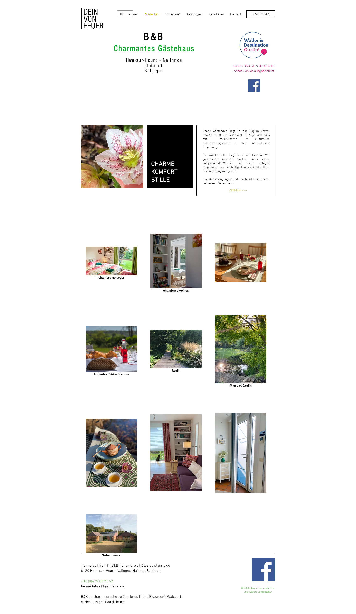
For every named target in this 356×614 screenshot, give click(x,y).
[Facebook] (254, 85)
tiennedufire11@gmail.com (102, 586)
